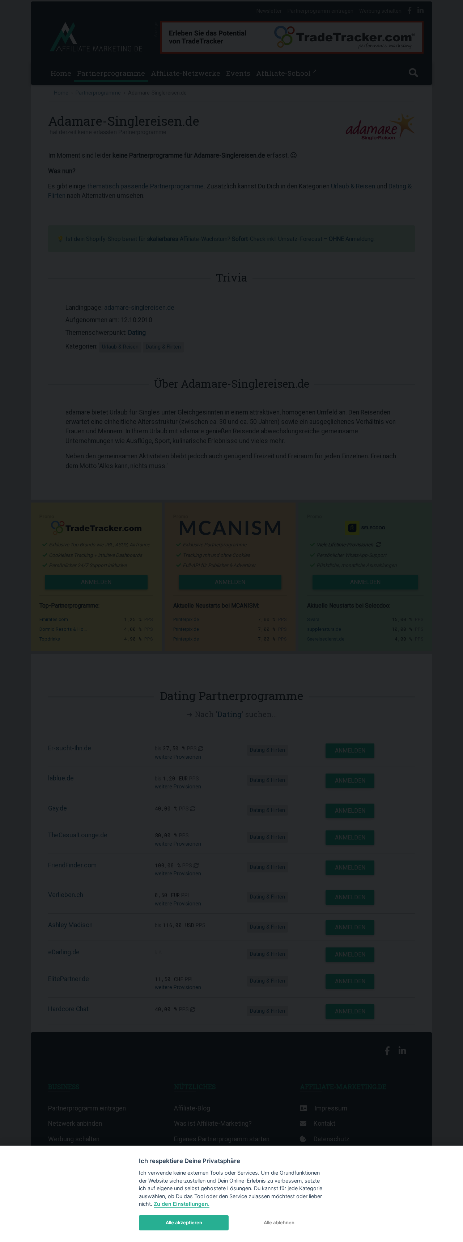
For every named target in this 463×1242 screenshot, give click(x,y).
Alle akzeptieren (184, 1222)
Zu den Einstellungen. (181, 1204)
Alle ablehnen (279, 1222)
